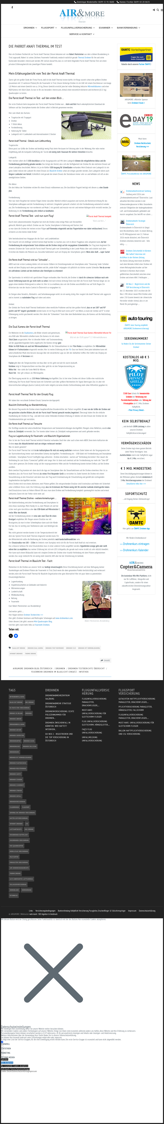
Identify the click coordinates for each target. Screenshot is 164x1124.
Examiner (104, 28)
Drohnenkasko (15, 746)
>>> (134, 544)
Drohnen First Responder (55, 648)
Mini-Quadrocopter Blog (43, 621)
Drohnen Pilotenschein (18, 763)
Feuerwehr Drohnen (42, 624)
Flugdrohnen (14, 807)
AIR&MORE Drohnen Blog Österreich (32, 668)
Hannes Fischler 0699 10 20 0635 (135, 2)
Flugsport (47, 28)
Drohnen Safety (15, 774)
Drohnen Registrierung (18, 768)
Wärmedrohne (26, 890)
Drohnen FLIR (71, 648)
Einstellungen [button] (37, 1037)
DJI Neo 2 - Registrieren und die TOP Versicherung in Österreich (59, 737)
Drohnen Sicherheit (17, 785)
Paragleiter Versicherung (19, 862)
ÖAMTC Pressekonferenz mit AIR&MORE (136, 173)
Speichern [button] (4, 1059)
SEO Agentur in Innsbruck (47, 914)
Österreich (14, 895)
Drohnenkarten (15, 741)
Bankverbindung (127, 28)
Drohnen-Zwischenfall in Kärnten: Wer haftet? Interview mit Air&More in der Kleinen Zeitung (135, 254)
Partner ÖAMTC (145, 64)
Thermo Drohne (30, 653)
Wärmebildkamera (94, 86)
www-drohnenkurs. (62, 618)
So (122, 343)
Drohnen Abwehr (15, 719)
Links (31, 910)
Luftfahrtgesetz (16, 829)
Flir (70, 349)
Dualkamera (28, 332)
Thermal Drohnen (84, 57)
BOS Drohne (30, 702)
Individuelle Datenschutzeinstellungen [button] (15, 1069)
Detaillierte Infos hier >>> (136, 483)
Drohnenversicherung (17, 801)
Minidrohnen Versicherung (19, 840)
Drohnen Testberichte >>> (33, 614)
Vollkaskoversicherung (18, 884)
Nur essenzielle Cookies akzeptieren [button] (14, 1066)
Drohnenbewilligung (17, 724)
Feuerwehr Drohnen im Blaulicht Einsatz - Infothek (60, 671)
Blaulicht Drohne (56, 170)
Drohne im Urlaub (16, 713)
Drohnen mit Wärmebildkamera (89, 648)
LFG (27, 823)
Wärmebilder (14, 890)
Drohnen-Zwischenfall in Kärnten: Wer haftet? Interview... (57, 726)
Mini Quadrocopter (16, 846)
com (71, 618)
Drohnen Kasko (29, 741)
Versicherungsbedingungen (45, 910)
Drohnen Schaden (16, 779)
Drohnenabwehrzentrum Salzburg (138, 191)
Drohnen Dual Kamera (35, 648)
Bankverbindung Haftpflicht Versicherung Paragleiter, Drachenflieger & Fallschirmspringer (92, 910)
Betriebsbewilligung (17, 696)
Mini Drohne (29, 829)
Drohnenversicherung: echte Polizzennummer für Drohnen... (59, 714)
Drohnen (29, 28)
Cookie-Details (6, 1071)
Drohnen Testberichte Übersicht (86, 668)
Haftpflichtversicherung (19, 818)
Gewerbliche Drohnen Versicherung (22, 812)
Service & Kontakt (80, 34)
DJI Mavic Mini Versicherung (19, 708)
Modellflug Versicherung (19, 851)
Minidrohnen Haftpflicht (19, 834)
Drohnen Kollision (29, 746)
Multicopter (14, 857)
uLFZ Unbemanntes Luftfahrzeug (21, 879)
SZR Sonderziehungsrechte (19, 868)
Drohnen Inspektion (17, 735)
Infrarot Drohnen (16, 653)
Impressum (132, 910)
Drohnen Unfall (15, 796)
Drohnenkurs (14, 752)
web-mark (33, 914)
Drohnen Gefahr (15, 730)
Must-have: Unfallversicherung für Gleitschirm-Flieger (94, 713)
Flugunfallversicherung (76, 28)
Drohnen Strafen (16, 790)
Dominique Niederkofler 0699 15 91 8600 (95, 2)
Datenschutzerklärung (147, 910)
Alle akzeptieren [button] (7, 1063)
